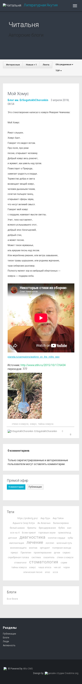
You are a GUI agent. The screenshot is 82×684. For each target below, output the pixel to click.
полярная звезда (61, 548)
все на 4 (14, 532)
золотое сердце (56, 538)
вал (69, 528)
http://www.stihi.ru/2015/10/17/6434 (43, 365)
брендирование (47, 528)
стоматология (43, 562)
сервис (66, 552)
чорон (66, 567)
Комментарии (16, 487)
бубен (61, 528)
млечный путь (64, 543)
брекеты (31, 528)
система (36, 557)
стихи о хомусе (20, 424)
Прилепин (26, 552)
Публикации (35, 487)
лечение (35, 542)
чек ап (57, 567)
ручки (57, 552)
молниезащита (18, 548)
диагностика (32, 537)
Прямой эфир (17, 480)
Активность (9, 645)
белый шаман (17, 528)
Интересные (13, 64)
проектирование (42, 552)
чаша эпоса (44, 567)
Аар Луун (45, 518)
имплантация (16, 543)
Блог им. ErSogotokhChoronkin (28, 100)
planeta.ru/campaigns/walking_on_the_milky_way (33, 356)
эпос (47, 572)
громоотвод (64, 532)
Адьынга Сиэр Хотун (24, 523)
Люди (6, 641)
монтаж (33, 548)
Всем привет (29, 532)
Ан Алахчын (44, 523)
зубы (70, 538)
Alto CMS (28, 668)
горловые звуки (46, 532)
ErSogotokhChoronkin (45, 431)
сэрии (64, 562)
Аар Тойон (58, 518)
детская (12, 538)
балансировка (61, 523)
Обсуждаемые (63, 64)
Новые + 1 (31, 64)
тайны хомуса (45, 424)
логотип (50, 543)
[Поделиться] (66, 431)
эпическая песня (32, 572)
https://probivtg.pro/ (27, 518)
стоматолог (20, 562)
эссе (55, 572)
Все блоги (12, 599)
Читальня (24, 25)
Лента (46, 64)
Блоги (6, 637)
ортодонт (45, 548)
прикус (14, 552)
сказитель (48, 557)
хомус (33, 424)
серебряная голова (18, 557)
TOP (57, 70)
